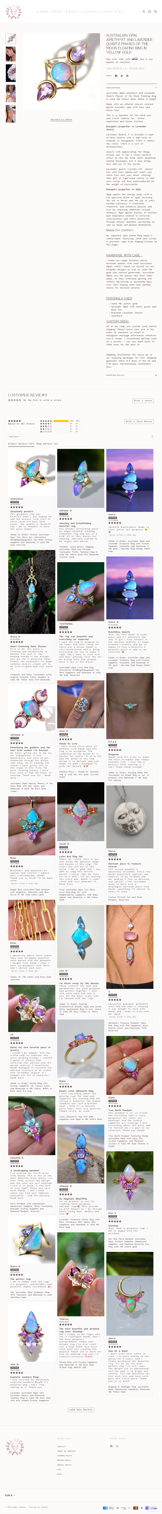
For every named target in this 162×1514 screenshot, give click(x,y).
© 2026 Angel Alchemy (15, 1507)
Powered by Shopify (38, 1507)
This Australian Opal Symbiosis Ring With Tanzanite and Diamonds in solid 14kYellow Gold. (31, 1295)
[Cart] (155, 11)
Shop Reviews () (47, 444)
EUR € (9, 1495)
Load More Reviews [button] (81, 1410)
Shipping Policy (115, 375)
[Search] (149, 11)
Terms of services (66, 1451)
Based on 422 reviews (21, 424)
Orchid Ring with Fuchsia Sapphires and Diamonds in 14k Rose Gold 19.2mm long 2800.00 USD (78, 1365)
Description (113, 88)
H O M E (42, 12)
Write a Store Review (139, 422)
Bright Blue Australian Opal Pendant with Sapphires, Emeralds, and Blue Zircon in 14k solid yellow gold (30, 892)
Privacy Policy (64, 1465)
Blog (59, 1474)
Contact (61, 1447)
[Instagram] (119, 1448)
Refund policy (64, 1460)
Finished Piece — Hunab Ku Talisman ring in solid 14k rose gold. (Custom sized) (79, 774)
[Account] (144, 11)
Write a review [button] (143, 401)
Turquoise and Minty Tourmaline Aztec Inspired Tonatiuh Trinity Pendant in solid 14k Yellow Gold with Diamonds (31, 677)
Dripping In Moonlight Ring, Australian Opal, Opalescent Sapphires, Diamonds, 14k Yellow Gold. (129, 1389)
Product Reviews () (21, 444)
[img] (21, 421)
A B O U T (72, 12)
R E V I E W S (114, 12)
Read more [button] (66, 884)
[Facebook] (113, 1448)
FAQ (59, 1470)
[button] (46, 421)
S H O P (57, 12)
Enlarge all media (61, 119)
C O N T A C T (92, 12)
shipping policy (64, 1456)
